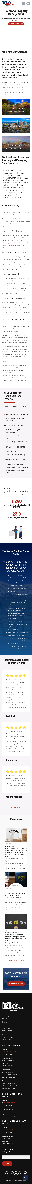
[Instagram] (12, 1173)
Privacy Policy (6, 1016)
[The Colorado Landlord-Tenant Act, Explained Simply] (16, 891)
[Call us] (23, 3)
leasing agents (19, 264)
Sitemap (4, 1018)
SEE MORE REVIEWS (16, 808)
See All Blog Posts (15, 960)
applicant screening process (10, 286)
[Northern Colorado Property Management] (16, 107)
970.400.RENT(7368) (10, 1129)
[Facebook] (16, 1173)
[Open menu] (28, 3)
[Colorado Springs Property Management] (16, 144)
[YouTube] (25, 1173)
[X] (20, 1173)
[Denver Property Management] (16, 125)
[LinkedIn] (7, 1173)
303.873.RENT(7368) (10, 1052)
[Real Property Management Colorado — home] (8, 3)
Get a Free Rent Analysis (16, 23)
